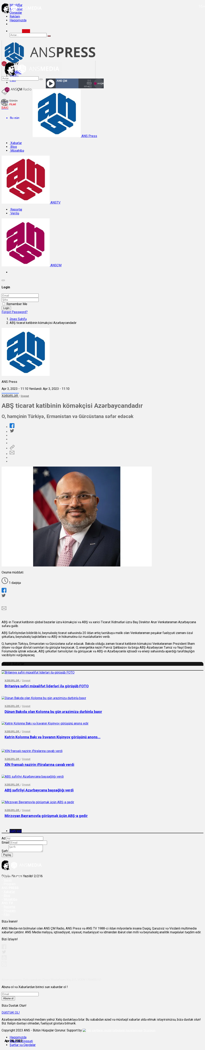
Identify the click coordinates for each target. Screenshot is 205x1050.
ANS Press (89, 136)
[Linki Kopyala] (12, 448)
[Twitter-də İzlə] (4, 953)
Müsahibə (17, 150)
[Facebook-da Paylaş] (12, 427)
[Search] (26, 31)
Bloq (13, 147)
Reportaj (16, 209)
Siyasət (25, 395)
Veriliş (14, 213)
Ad (3, 838)
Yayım (8, 880)
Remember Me (16, 304)
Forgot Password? (15, 312)
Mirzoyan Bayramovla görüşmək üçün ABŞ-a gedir (46, 816)
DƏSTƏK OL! (11, 1012)
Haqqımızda (18, 20)
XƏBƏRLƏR (10, 396)
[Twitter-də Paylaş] (12, 432)
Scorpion (149, 1030)
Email (5, 842)
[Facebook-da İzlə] (4, 948)
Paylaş (7, 854)
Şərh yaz (16, 831)
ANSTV (55, 202)
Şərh (5, 851)
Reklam (15, 16)
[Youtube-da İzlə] (4, 959)
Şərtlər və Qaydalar (23, 1045)
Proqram (10, 911)
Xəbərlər (16, 143)
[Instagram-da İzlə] (4, 965)
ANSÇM (55, 265)
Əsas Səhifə (18, 319)
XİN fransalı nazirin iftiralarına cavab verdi (39, 764)
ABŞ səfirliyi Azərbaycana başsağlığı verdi (39, 790)
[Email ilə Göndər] (12, 454)
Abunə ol (8, 998)
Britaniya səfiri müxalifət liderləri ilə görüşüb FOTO (47, 686)
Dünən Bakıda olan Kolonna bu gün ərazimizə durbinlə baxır (53, 712)
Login (6, 308)
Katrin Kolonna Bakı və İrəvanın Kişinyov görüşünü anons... (52, 737)
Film (7, 914)
